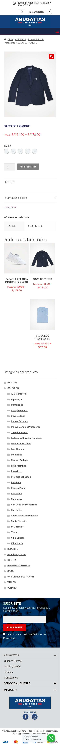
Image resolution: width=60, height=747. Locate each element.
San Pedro (16, 510)
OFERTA (11, 560)
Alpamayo (16, 399)
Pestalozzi (16, 471)
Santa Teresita (19, 521)
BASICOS (12, 382)
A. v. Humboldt (18, 393)
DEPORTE (12, 549)
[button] (57, 31)
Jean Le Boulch (19, 432)
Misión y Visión (12, 666)
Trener (14, 532)
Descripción (10, 207)
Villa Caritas (17, 537)
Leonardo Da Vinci (21, 443)
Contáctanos (11, 677)
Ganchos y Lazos (16, 554)
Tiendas (8, 672)
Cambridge (17, 405)
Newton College (19, 460)
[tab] (30, 198)
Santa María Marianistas (24, 515)
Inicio (10, 39)
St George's (17, 526)
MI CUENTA (10, 689)
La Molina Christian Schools (26, 438)
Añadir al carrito (28, 166)
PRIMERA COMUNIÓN (18, 565)
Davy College (18, 416)
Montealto (16, 454)
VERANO (12, 587)
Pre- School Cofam (21, 477)
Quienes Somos (13, 661)
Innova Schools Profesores (25, 427)
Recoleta (16, 482)
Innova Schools (19, 421)
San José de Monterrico (24, 504)
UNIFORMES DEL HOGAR (20, 576)
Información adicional (16, 197)
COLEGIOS (20, 39)
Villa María (17, 543)
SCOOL (11, 571)
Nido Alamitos (18, 465)
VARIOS (11, 582)
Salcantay (16, 499)
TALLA (7, 145)
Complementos (19, 410)
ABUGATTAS (11, 655)
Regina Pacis (18, 488)
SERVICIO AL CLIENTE (17, 683)
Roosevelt (16, 493)
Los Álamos (17, 449)
